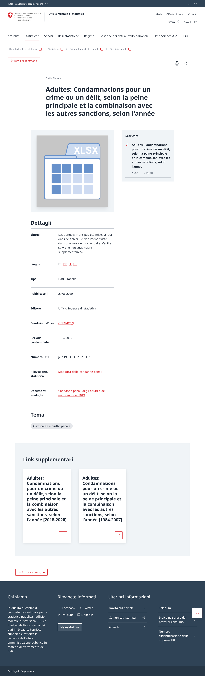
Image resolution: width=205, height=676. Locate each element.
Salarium (165, 608)
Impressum (27, 671)
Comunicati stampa (122, 617)
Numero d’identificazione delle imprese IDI (174, 636)
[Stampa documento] (177, 63)
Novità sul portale (121, 608)
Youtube (68, 615)
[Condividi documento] (185, 63)
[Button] (63, 535)
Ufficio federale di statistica (66, 14)
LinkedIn (87, 615)
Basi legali (13, 671)
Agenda (114, 627)
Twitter (88, 608)
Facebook (68, 608)
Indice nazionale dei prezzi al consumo (172, 620)
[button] (13, 36)
